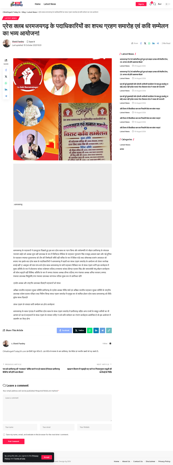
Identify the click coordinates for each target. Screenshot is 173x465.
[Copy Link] (109, 330)
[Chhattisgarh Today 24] (17, 4)
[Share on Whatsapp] (149, 43)
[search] (154, 4)
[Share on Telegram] (157, 43)
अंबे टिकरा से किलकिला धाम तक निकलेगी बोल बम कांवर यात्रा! (140, 118)
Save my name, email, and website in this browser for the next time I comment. (37, 434)
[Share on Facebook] (141, 43)
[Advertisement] (62, 183)
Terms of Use (19, 459)
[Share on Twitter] (145, 43)
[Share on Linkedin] (153, 43)
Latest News (11, 18)
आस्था (122, 149)
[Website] (110, 343)
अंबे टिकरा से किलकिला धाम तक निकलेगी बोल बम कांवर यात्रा (140, 108)
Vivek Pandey (18, 41)
